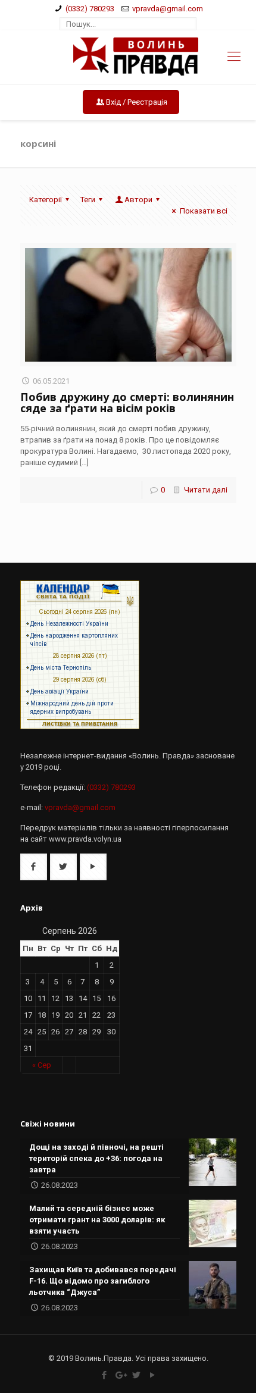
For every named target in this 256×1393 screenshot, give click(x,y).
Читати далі (205, 489)
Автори (138, 199)
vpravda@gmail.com (167, 8)
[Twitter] (136, 1375)
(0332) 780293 (89, 8)
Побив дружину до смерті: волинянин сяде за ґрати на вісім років (127, 402)
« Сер (41, 1065)
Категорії (45, 199)
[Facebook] (104, 1375)
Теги (87, 199)
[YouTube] (152, 1375)
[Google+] (120, 1375)
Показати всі (203, 210)
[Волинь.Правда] (128, 57)
